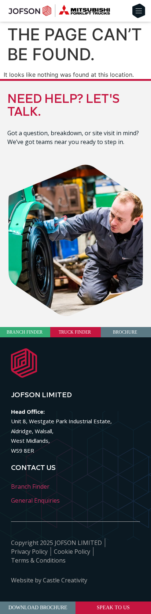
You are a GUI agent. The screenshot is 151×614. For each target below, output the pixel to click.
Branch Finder (30, 486)
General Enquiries (35, 500)
